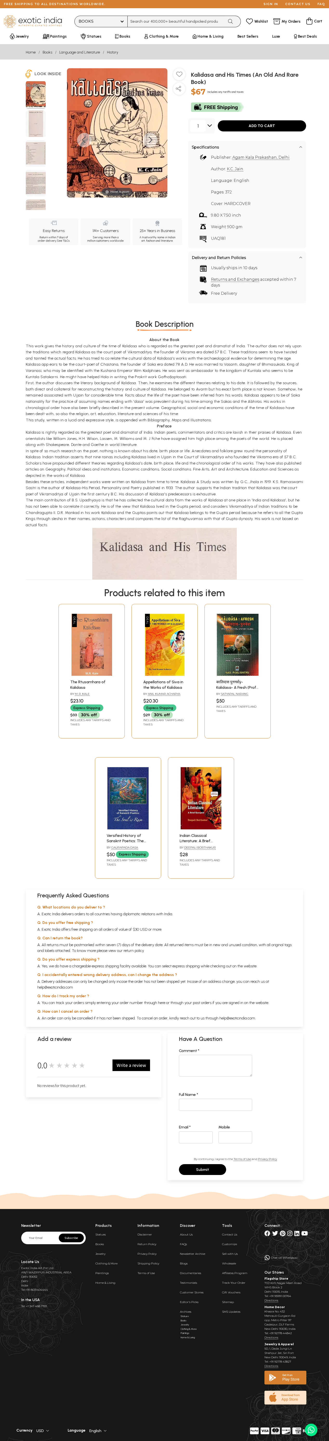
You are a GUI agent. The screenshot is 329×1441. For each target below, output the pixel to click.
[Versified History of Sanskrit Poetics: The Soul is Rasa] (128, 828)
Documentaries (190, 1273)
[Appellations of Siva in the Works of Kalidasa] (164, 674)
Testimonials (188, 1282)
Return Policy (147, 1244)
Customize (229, 1244)
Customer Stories (192, 1292)
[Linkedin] (296, 1234)
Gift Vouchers (231, 1292)
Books (47, 52)
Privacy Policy (267, 1159)
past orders (202, 1002)
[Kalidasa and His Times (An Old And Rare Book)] (36, 95)
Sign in (270, 4)
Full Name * (188, 1094)
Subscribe (71, 1238)
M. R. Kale (82, 694)
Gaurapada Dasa (124, 847)
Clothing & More (106, 1263)
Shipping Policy (148, 1263)
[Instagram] (289, 1234)
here (161, 1002)
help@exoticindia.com (55, 987)
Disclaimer (145, 1234)
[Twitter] (275, 1234)
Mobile (224, 1127)
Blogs (184, 1263)
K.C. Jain (235, 169)
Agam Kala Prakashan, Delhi (261, 157)
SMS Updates (231, 1311)
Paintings (102, 1273)
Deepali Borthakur (200, 847)
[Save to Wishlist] (179, 76)
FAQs (183, 1244)
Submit (202, 1169)
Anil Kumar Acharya (164, 694)
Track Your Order (233, 1282)
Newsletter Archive (192, 1254)
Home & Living (105, 1282)
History (112, 52)
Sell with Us (230, 1254)
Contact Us (229, 1234)
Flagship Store (276, 1278)
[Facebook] (267, 1234)
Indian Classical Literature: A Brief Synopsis (195, 841)
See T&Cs (63, 240)
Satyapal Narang (234, 694)
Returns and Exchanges (235, 279)
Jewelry (100, 1254)
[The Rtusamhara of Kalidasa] (91, 674)
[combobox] (175, 21)
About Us (186, 1234)
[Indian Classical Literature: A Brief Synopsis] (201, 828)
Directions (271, 1300)
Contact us (297, 4)
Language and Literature (79, 52)
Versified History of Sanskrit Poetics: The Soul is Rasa (125, 841)
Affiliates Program (234, 1273)
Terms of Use (242, 1159)
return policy (134, 950)
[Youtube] (304, 1234)
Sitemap (228, 1302)
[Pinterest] (282, 1234)
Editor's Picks (189, 1302)
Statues (100, 1234)
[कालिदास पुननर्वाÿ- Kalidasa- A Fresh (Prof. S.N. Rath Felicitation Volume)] (237, 674)
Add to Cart (262, 125)
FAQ (321, 4)
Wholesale (229, 1263)
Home (31, 52)
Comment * (189, 1050)
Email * (185, 1127)
